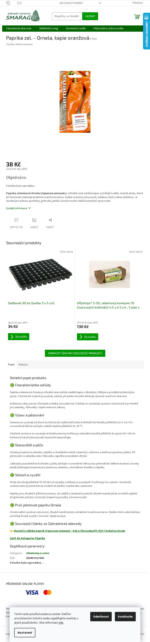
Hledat (90, 16)
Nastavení (25, 632)
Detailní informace (16, 208)
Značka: (19, 44)
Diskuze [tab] (23, 365)
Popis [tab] (11, 365)
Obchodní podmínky (71, 3)
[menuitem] (18, 28)
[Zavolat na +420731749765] (12, 3)
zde (61, 622)
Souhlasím (125, 616)
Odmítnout (101, 616)
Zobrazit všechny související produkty (75, 353)
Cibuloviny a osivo (37, 553)
